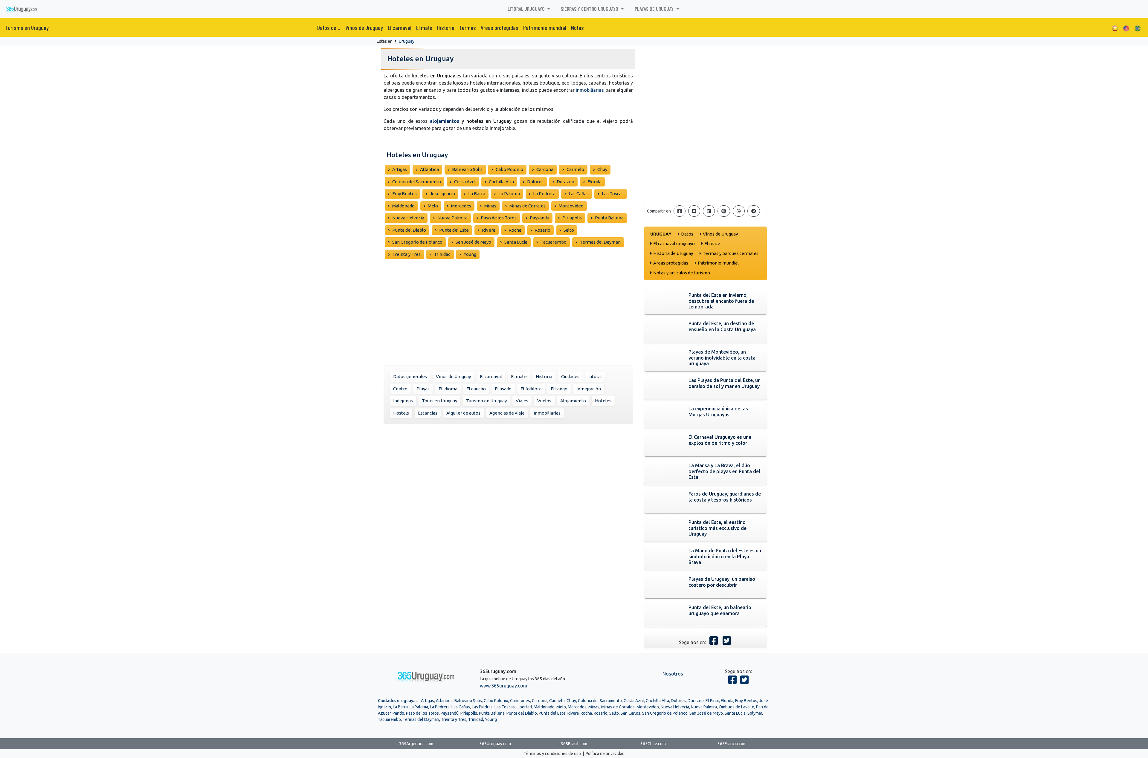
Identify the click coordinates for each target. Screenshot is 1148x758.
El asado (503, 388)
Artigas (399, 169)
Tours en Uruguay (439, 400)
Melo (433, 205)
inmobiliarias (590, 90)
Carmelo (575, 169)
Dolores (535, 181)
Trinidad (442, 254)
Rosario (542, 230)
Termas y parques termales (730, 253)
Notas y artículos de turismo (681, 272)
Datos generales (410, 376)
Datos (687, 233)
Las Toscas (613, 193)
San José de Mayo (473, 241)
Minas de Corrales (527, 205)
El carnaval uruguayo (674, 243)
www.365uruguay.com (503, 685)
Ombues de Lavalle (736, 706)
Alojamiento (573, 400)
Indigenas (403, 400)
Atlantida (429, 169)
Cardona (544, 169)
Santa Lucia (515, 241)
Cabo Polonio (509, 169)
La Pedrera (544, 193)
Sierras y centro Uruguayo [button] (590, 8)
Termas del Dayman (600, 241)
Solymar (754, 713)
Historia (445, 27)
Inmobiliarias (547, 412)
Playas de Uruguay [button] (655, 8)
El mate (424, 27)
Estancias (427, 412)
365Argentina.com (416, 743)
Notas (577, 27)
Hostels (401, 412)
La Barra (476, 193)
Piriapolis (572, 217)
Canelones (520, 700)
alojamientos (444, 121)
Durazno (565, 181)
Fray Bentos (404, 193)
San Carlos (630, 713)
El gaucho (476, 388)
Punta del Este (454, 230)
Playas (423, 388)
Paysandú (539, 217)
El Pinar (712, 700)
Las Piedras (482, 706)
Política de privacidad (605, 753)
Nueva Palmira (452, 217)
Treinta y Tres (406, 254)
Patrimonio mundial (544, 27)
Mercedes (461, 205)
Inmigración (588, 388)
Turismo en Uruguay (27, 27)
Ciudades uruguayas (397, 700)
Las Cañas (579, 193)
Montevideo (571, 205)
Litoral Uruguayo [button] (527, 8)
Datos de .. (329, 27)
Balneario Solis (467, 169)
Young (470, 254)
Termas (467, 27)
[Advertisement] (508, 316)
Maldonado (403, 205)
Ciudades (570, 376)
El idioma (448, 388)
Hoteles (603, 400)
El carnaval (399, 27)
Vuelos (544, 400)
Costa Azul (465, 181)
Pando (398, 713)
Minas (490, 205)
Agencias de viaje (507, 412)
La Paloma (509, 193)
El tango (559, 388)
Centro (400, 388)
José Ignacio (442, 193)
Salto (569, 230)
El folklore (531, 388)
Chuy (602, 169)
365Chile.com (653, 743)
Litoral (595, 376)
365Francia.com (732, 743)
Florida (594, 181)
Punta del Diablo (409, 230)
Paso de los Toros (499, 217)
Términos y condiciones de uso (552, 753)
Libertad (524, 706)
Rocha (515, 230)
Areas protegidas (499, 27)
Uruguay (406, 41)
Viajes (522, 400)
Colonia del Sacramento (416, 181)
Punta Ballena (609, 217)
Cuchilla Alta (501, 181)
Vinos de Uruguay (364, 27)
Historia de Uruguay (673, 253)
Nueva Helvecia (408, 217)
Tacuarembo (554, 241)
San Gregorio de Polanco (417, 241)
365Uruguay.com (495, 743)
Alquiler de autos (463, 412)
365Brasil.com (574, 743)
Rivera (488, 230)
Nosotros (672, 673)
